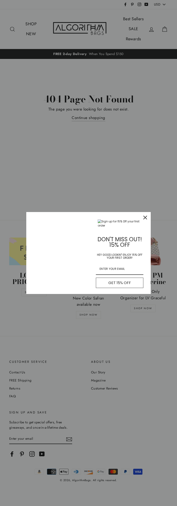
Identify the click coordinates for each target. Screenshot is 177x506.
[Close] (145, 217)
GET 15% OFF (119, 282)
